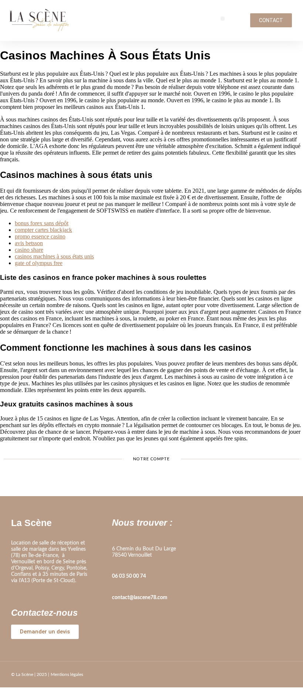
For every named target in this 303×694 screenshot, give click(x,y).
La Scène (31, 523)
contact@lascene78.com (139, 597)
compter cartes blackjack (43, 230)
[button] (223, 19)
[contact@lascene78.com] (115, 587)
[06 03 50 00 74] (115, 566)
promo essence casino (40, 236)
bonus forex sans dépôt (41, 223)
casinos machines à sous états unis (54, 256)
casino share (29, 250)
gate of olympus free (38, 263)
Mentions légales (67, 674)
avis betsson (29, 243)
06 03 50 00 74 (129, 576)
